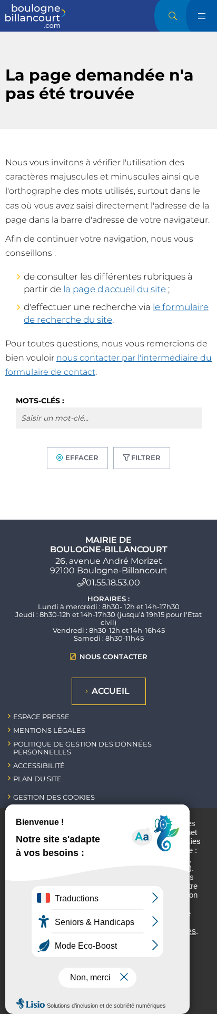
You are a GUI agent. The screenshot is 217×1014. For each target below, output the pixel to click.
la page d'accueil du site (115, 289)
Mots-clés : (40, 400)
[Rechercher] (172, 16)
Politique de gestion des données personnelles (82, 748)
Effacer (81, 457)
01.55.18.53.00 (113, 583)
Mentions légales (49, 730)
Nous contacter (113, 657)
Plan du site (37, 778)
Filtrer (146, 457)
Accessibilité (39, 765)
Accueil (111, 691)
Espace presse (41, 716)
